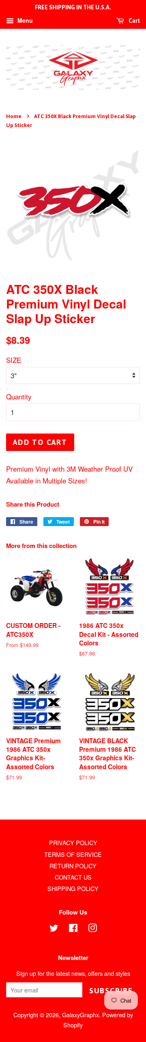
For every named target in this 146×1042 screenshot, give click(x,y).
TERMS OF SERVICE (73, 854)
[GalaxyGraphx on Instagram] (92, 929)
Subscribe (111, 990)
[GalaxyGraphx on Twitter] (53, 929)
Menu (24, 20)
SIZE (13, 360)
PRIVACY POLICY (73, 842)
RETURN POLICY (73, 865)
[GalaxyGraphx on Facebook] (73, 929)
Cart (133, 20)
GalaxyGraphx (80, 1014)
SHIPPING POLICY (73, 888)
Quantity (19, 396)
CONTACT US (73, 877)
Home (13, 116)
